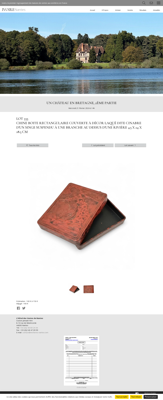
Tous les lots (33, 145)
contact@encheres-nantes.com (35, 332)
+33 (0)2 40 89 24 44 (29, 327)
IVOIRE (13, 9)
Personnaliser (151, 397)
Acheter (118, 10)
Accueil (92, 10)
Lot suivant (129, 145)
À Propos (105, 10)
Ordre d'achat (81, 387)
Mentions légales (150, 393)
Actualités (156, 10)
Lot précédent (99, 145)
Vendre (130, 10)
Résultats (143, 10)
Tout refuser (136, 397)
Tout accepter (121, 397)
